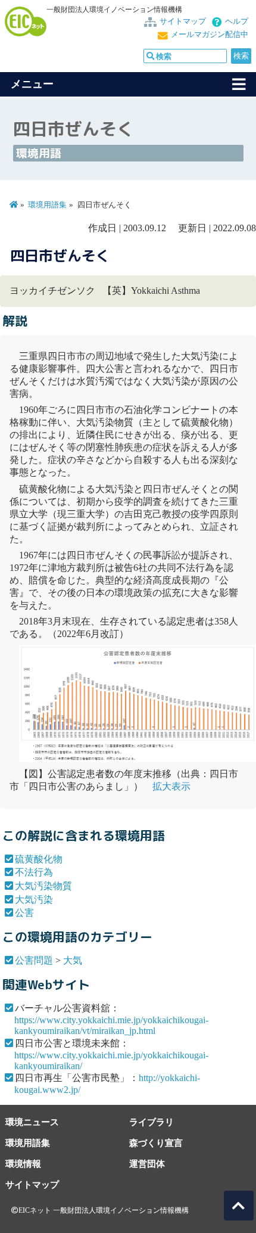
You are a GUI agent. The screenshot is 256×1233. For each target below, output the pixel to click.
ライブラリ (151, 1122)
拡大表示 (171, 786)
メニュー (32, 84)
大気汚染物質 (43, 886)
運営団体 (147, 1164)
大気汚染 (34, 900)
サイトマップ (183, 21)
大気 (72, 960)
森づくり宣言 (156, 1143)
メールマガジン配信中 (209, 34)
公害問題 (34, 960)
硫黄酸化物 (39, 859)
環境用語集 (47, 205)
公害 (24, 913)
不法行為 (34, 872)
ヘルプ (236, 21)
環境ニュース (32, 1122)
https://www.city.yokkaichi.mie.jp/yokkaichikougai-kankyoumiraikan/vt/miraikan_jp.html (111, 1025)
